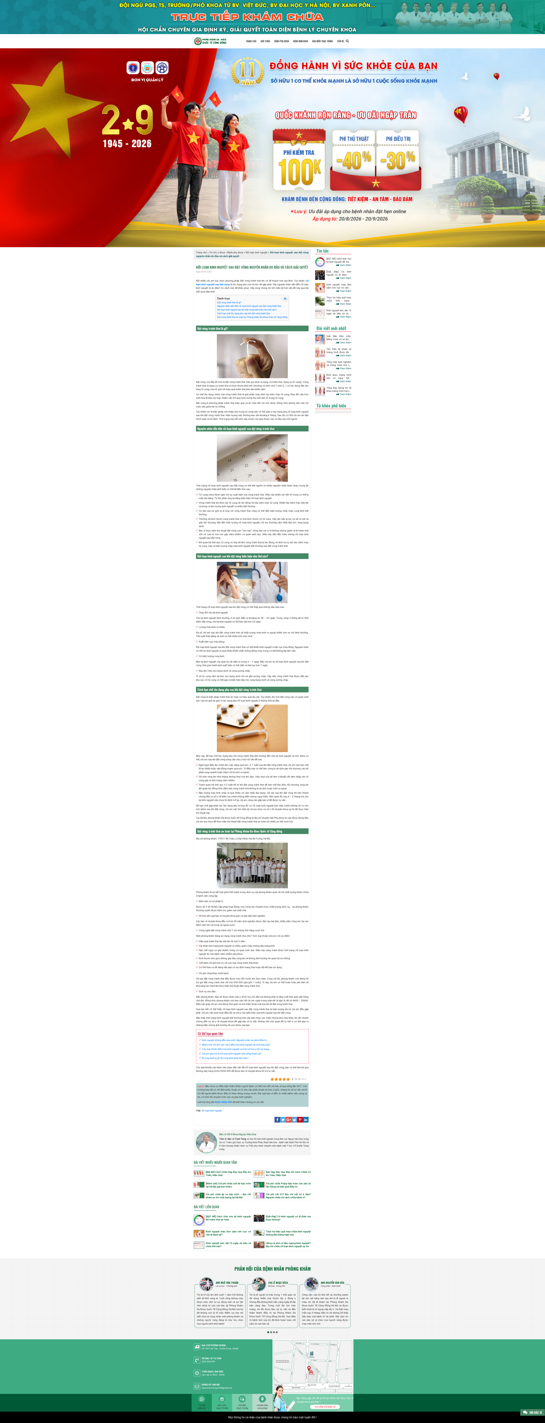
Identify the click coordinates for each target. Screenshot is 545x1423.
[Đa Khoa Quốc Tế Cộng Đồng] (272, 147)
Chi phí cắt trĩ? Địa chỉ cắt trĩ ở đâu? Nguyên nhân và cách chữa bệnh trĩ (288, 1196)
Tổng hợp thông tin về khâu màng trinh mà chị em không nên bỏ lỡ (338, 389)
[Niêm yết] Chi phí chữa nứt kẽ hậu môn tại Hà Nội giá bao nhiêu (228, 1185)
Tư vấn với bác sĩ (325, 1406)
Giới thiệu (265, 41)
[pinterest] (300, 1120)
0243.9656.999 (223, 1102)
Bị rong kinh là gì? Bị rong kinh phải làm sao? (225, 1058)
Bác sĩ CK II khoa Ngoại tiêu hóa (237, 1134)
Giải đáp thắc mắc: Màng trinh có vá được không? (338, 338)
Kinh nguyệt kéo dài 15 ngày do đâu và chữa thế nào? (228, 1245)
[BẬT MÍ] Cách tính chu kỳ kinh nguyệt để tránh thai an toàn (228, 1218)
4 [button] (276, 1332)
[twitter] (283, 1120)
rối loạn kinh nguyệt (211, 1110)
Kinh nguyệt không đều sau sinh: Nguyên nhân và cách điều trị (234, 1040)
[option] (220, 1302)
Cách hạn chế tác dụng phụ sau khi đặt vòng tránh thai (243, 313)
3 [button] (273, 1332)
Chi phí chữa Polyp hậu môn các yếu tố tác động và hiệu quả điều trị (288, 1185)
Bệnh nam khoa (300, 41)
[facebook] (277, 1120)
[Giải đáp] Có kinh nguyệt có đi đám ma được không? (288, 1218)
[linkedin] (306, 1120)
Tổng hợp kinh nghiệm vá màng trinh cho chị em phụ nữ (338, 364)
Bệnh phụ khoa (281, 41)
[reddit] (294, 1120)
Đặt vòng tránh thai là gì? (229, 302)
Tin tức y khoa (217, 252)
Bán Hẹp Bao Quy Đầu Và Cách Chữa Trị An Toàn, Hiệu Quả (288, 1174)
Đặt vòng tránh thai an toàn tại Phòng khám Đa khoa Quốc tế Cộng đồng (252, 317)
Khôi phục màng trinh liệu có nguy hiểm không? (338, 376)
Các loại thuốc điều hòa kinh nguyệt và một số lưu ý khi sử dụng (235, 1049)
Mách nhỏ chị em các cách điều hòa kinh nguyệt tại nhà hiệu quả (236, 1044)
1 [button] (268, 1332)
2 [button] (271, 1332)
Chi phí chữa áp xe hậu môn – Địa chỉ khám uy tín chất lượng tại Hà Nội (228, 1196)
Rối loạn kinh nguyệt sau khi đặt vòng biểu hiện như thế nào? (247, 309)
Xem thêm (345, 265)
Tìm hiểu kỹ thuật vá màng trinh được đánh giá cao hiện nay (338, 351)
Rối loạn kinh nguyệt (256, 252)
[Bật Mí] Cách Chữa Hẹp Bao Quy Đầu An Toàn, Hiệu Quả (228, 1174)
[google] (289, 1120)
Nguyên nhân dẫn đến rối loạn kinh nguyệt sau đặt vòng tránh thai (249, 306)
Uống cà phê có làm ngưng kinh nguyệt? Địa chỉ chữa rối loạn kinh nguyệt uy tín (288, 1245)
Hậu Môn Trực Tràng (322, 41)
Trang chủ (251, 41)
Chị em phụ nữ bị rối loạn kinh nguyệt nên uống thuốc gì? (232, 1053)
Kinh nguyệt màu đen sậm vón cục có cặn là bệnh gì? (228, 1233)
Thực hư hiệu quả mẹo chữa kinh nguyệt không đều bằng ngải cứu (288, 1233)
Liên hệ (340, 41)
